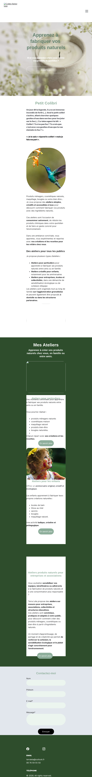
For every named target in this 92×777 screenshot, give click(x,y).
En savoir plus (46, 443)
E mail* (29, 701)
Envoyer (46, 731)
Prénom (29, 690)
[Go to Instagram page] (43, 748)
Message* (30, 712)
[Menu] (86, 11)
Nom (28, 678)
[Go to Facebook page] (27, 748)
